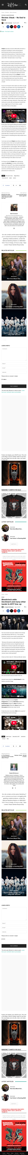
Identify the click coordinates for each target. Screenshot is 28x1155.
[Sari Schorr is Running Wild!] (14, 295)
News (12, 1153)
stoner (14, 178)
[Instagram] (14, 228)
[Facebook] (8, 26)
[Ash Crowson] (3, 23)
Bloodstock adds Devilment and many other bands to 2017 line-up (7, 196)
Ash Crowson (8, 22)
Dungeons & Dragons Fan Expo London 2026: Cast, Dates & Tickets (13, 551)
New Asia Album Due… (14, 278)
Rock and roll (5, 178)
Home (3, 12)
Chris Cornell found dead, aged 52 (21, 195)
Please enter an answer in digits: (10, 376)
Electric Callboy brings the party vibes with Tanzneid (14, 333)
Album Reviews (13, 12)
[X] (11, 26)
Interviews (22, 1153)
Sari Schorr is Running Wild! (14, 306)
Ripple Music (17, 175)
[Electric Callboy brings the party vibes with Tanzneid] (14, 323)
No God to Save (9, 175)
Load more (13, 544)
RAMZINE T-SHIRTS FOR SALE (11, 490)
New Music (14, 276)
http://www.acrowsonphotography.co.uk (14, 215)
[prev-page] (3, 340)
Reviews (7, 12)
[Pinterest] (15, 26)
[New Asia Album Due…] (14, 267)
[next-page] (5, 340)
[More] (22, 26)
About (8, 1153)
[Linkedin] (18, 26)
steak (10, 178)
